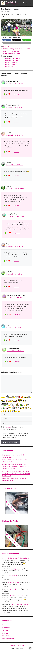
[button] (23, 3)
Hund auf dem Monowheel (19, 604)
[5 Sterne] (6, 37)
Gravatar (8, 427)
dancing (11, 49)
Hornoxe (5, 633)
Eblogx (4, 625)
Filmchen (6, 46)
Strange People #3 (11, 62)
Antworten (16, 94)
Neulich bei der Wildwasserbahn (18, 558)
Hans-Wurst (6, 627)
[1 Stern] (1, 37)
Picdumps (5, 636)
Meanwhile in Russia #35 (11, 51)
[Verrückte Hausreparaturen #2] (16, 536)
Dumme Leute (9, 66)
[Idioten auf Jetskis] (16, 503)
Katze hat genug (13, 575)
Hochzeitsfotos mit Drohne (12, 53)
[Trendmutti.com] (9, 3)
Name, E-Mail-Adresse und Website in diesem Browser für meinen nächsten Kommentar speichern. (15, 435)
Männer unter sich (13, 582)
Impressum (21, 645)
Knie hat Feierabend (16, 596)
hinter (16, 49)
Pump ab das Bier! (15, 589)
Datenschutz (12, 645)
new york (22, 49)
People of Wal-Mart (11, 60)
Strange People (10, 64)
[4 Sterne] (5, 37)
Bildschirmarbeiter (8, 638)
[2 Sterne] (2, 37)
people (28, 49)
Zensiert (5, 630)
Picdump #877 (15, 569)
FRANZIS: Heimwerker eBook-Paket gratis (15, 471)
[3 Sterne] (4, 37)
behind (5, 49)
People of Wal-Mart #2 (12, 58)
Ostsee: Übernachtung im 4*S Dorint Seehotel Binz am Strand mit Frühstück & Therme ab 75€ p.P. (15, 466)
